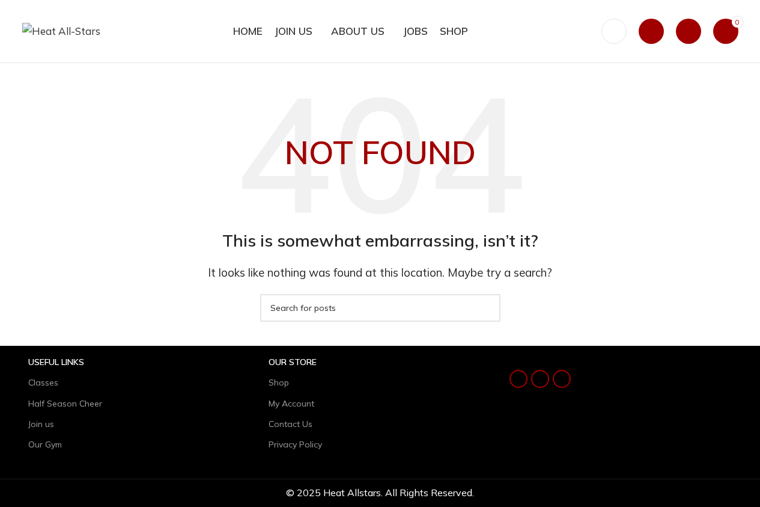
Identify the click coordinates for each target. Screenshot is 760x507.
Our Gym (45, 444)
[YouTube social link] (562, 379)
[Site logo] (61, 29)
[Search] (614, 31)
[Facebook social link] (518, 379)
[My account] (651, 31)
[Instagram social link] (540, 379)
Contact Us (290, 424)
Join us (41, 424)
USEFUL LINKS (56, 362)
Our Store (293, 362)
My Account (291, 403)
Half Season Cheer (65, 403)
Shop (279, 382)
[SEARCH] (486, 308)
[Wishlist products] (688, 31)
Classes (43, 382)
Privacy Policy (295, 444)
